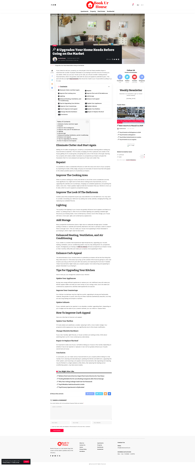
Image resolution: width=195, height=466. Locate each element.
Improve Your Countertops (68, 106)
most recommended (138, 120)
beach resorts (128, 120)
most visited (121, 121)
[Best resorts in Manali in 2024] (131, 115)
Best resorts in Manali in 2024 (131, 126)
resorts (135, 121)
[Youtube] (134, 79)
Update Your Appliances (94, 103)
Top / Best (120, 120)
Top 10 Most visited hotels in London (130, 137)
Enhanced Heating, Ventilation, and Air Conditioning (69, 99)
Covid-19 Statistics (131, 160)
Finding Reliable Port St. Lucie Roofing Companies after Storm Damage (81, 379)
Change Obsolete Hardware (69, 111)
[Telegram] (141, 79)
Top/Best (141, 121)
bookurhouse (62, 58)
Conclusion (64, 114)
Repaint (89, 90)
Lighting (62, 96)
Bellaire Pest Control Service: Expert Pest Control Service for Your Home (81, 376)
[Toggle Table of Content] (86, 122)
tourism (120, 122)
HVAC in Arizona (82, 246)
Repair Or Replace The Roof (96, 111)
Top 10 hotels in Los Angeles (128, 139)
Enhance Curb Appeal (93, 99)
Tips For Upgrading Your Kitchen (69, 103)
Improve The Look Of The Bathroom (97, 93)
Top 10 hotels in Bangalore (127, 134)
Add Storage (90, 96)
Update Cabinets (92, 106)
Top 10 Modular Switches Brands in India (71, 384)
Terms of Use (15, 462)
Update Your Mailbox (94, 109)
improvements (74, 78)
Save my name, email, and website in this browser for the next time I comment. (71, 426)
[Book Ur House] (97, 5)
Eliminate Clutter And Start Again (69, 90)
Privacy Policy (6, 462)
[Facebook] (120, 79)
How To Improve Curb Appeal (68, 109)
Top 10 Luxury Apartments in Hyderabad (71, 387)
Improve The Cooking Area (68, 93)
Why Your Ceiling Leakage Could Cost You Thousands (75, 381)
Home (53, 15)
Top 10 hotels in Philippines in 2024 (130, 132)
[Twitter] (127, 79)
